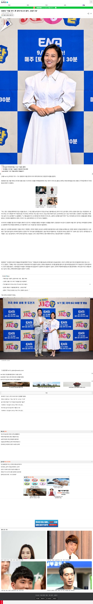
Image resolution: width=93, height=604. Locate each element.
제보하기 (43, 598)
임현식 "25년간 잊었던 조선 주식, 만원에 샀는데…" (16, 290)
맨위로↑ (55, 598)
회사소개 (37, 595)
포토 (65, 5)
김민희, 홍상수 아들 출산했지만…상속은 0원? (15, 287)
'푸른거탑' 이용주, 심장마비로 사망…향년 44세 (15, 278)
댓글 (46, 393)
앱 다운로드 (48, 598)
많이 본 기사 (4, 529)
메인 (9, 5)
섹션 (46, 5)
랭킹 (28, 5)
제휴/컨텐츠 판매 (44, 595)
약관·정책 (51, 595)
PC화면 (37, 598)
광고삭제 (1, 602)
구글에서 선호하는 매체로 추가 (8, 15)
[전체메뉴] (91, 2)
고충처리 (55, 595)
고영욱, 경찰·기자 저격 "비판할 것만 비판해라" (15, 281)
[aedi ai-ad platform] (8, 18)
